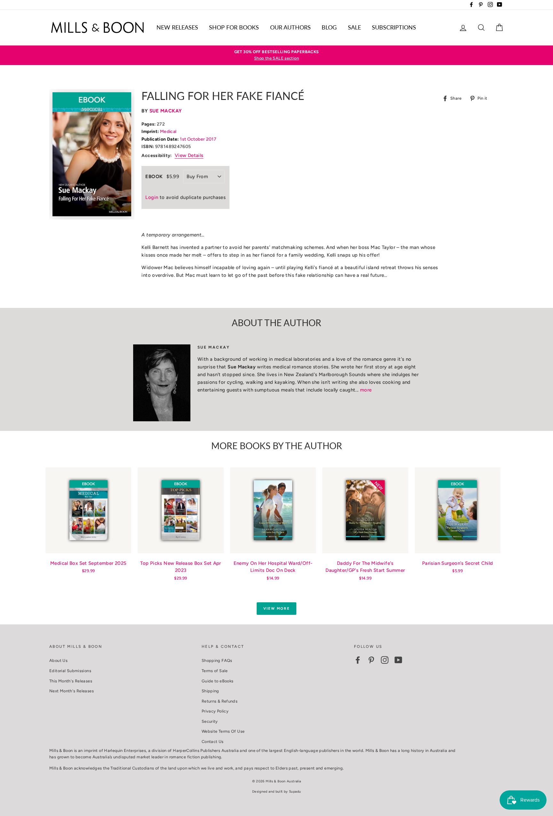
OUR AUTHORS (290, 27)
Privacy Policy (215, 711)
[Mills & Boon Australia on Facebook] (358, 660)
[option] (276, 55)
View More (276, 608)
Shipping (210, 690)
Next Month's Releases (71, 690)
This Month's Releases (70, 681)
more (366, 390)
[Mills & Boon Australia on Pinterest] (371, 660)
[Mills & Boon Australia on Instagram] (385, 660)
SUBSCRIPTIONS (394, 27)
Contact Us (213, 741)
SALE (354, 27)
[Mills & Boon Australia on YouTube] (398, 660)
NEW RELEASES (177, 27)
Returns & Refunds (219, 701)
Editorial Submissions (70, 670)
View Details (189, 155)
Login (151, 197)
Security (210, 721)
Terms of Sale (215, 670)
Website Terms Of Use (223, 731)
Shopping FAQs (217, 660)
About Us (58, 660)
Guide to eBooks (218, 681)
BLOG (329, 27)
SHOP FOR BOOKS (234, 27)
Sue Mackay (165, 111)
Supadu (295, 791)
